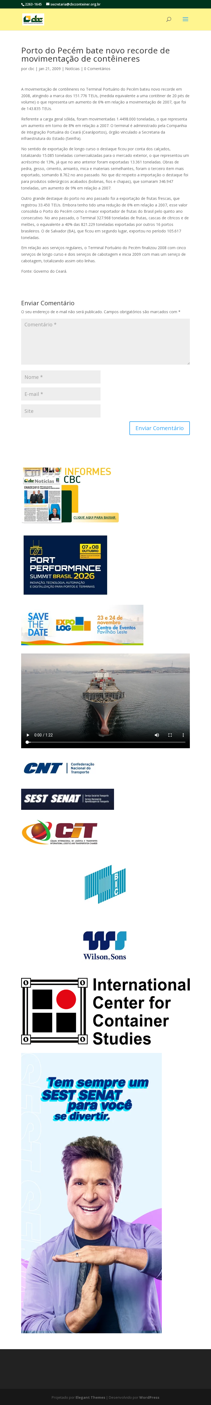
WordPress (149, 1397)
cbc (31, 68)
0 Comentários (97, 68)
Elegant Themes (90, 1397)
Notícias (72, 68)
